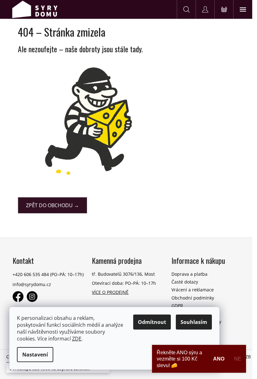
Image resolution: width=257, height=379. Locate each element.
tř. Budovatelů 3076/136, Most (123, 274)
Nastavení (35, 354)
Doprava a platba (189, 274)
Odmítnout (152, 322)
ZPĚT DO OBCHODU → (52, 205)
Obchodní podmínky (192, 298)
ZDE (76, 338)
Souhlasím (194, 322)
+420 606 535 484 (31, 274)
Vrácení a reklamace (192, 290)
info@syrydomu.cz (32, 284)
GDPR (177, 306)
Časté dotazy (184, 282)
